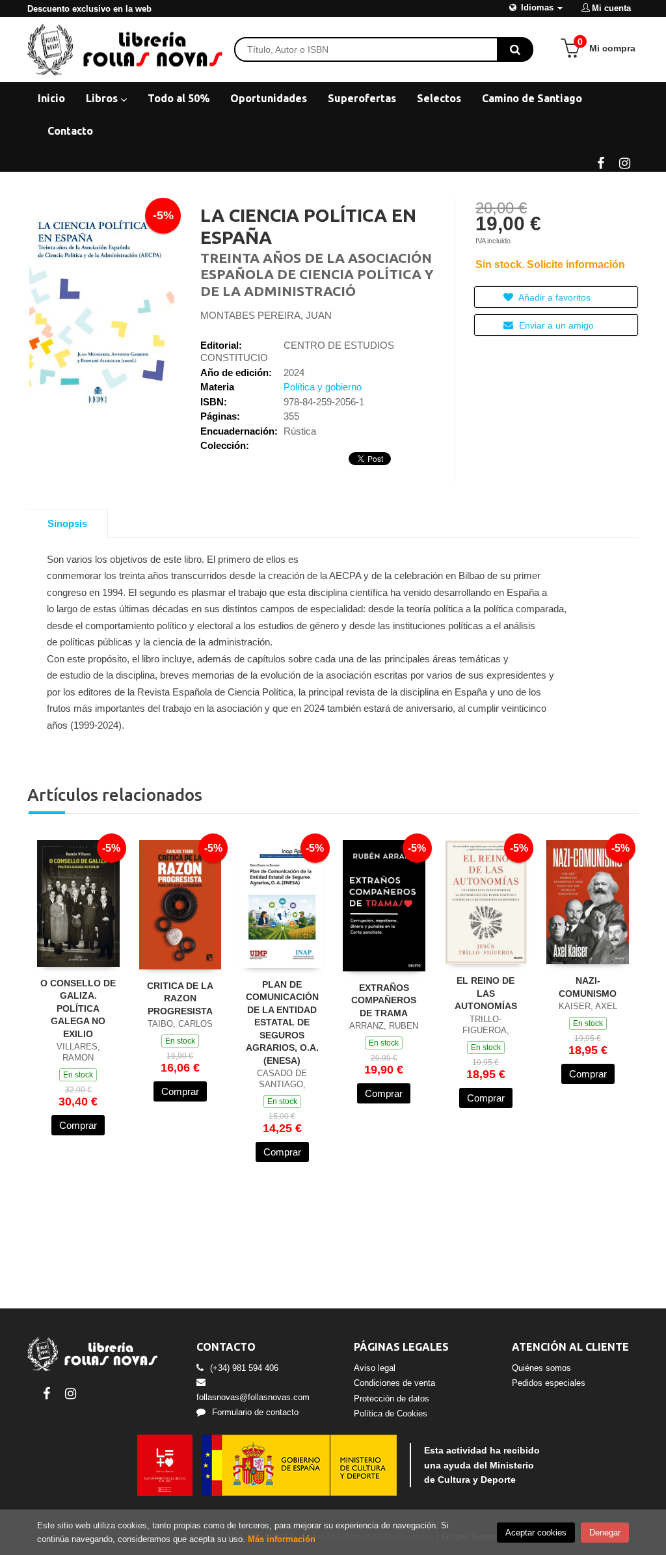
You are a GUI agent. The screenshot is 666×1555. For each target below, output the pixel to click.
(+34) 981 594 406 (244, 1368)
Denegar (604, 1532)
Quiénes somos (541, 1368)
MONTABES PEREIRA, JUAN (266, 315)
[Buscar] (515, 49)
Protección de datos (391, 1398)
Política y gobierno (323, 386)
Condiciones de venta (394, 1383)
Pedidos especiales (548, 1383)
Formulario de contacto (255, 1412)
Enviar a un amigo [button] (555, 325)
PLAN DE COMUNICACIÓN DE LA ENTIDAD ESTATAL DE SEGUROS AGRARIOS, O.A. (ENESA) (282, 1022)
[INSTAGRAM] (624, 162)
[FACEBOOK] (600, 162)
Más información (281, 1539)
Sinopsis (67, 523)
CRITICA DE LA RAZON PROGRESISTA (180, 998)
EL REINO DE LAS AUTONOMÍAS (486, 993)
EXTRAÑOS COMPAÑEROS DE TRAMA (383, 1000)
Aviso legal (374, 1368)
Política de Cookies (390, 1413)
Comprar (78, 1125)
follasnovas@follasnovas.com (253, 1397)
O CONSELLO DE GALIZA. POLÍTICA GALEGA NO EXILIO (78, 1008)
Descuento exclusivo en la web (89, 9)
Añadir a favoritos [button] (553, 297)
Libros (103, 98)
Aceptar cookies (535, 1532)
